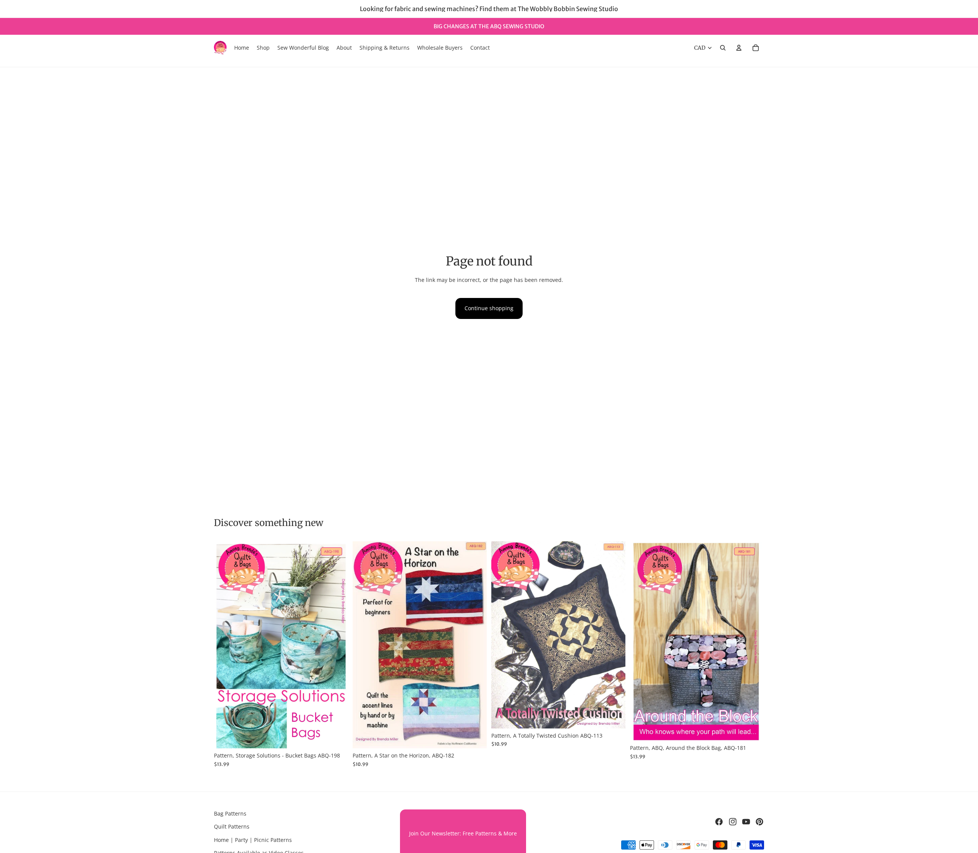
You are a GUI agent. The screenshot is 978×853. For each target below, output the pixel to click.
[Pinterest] (759, 821)
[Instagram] (732, 821)
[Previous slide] (225, 644)
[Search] (722, 47)
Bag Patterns (230, 813)
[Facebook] (719, 821)
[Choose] (336, 737)
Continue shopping (489, 308)
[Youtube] (746, 821)
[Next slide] (336, 644)
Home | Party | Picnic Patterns (253, 839)
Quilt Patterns (231, 826)
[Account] (738, 47)
